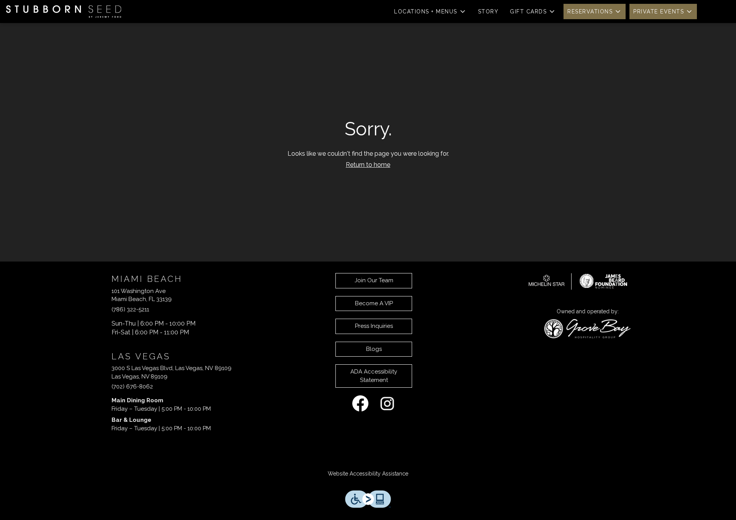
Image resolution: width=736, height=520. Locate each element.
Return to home (368, 164)
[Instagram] (387, 403)
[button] (430, 11)
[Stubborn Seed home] (63, 11)
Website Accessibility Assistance (368, 474)
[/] (578, 280)
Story (488, 11)
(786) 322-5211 (130, 309)
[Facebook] (360, 403)
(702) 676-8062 (132, 386)
